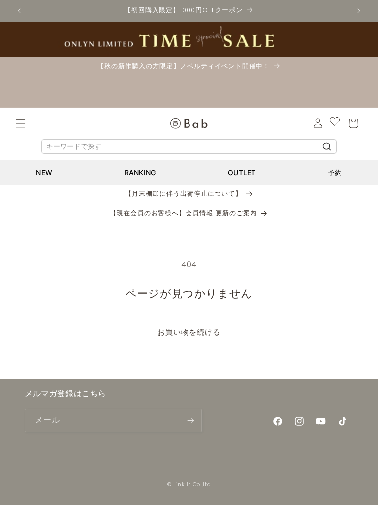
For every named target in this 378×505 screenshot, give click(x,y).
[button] (21, 123)
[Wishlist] (335, 123)
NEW (44, 172)
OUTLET (242, 172)
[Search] (326, 146)
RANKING (140, 172)
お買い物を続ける (189, 332)
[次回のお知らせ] (359, 11)
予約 (335, 172)
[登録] (190, 420)
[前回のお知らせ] (19, 11)
